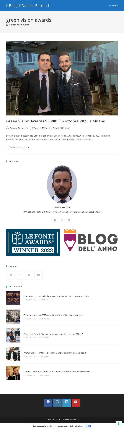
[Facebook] (55, 220)
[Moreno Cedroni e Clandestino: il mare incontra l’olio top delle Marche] (13, 373)
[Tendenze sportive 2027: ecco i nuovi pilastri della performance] (13, 316)
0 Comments (44, 300)
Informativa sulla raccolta (42, 426)
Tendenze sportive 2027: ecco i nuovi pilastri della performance (53, 315)
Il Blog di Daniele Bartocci (27, 5)
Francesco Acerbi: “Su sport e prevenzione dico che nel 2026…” (53, 334)
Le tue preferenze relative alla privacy (69, 426)
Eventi (56, 128)
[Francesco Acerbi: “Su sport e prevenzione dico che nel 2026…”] (13, 335)
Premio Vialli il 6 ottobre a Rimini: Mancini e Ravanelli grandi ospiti (55, 352)
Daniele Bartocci (18, 128)
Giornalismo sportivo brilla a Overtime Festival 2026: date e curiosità (56, 296)
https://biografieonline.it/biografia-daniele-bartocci (78, 211)
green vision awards (20, 24)
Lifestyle (65, 128)
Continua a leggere (20, 148)
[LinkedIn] (69, 220)
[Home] (7, 24)
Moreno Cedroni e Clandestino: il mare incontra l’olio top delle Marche (57, 371)
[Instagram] (62, 220)
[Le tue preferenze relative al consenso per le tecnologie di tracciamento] (119, 424)
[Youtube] (38, 275)
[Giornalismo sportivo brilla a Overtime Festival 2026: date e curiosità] (13, 298)
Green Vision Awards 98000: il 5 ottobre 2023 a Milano (55, 121)
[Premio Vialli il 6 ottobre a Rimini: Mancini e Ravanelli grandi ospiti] (13, 354)
